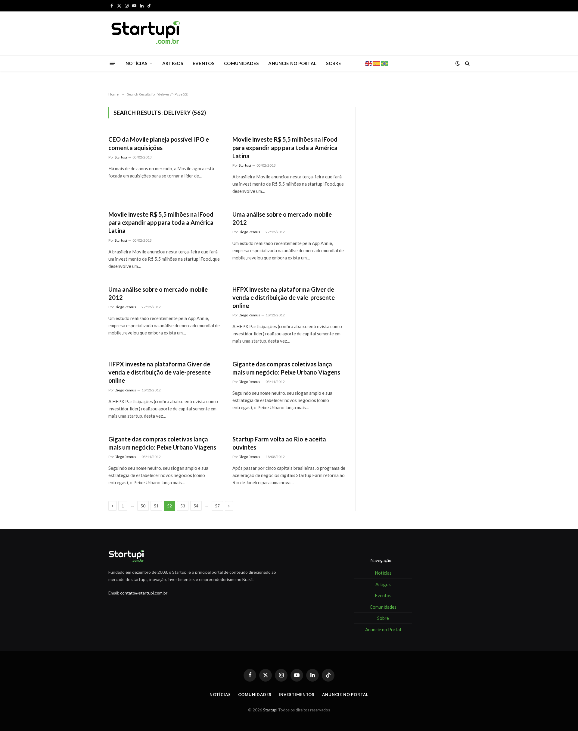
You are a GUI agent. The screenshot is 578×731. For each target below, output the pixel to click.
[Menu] (112, 63)
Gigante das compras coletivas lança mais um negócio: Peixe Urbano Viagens (286, 368)
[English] (369, 63)
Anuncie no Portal (345, 694)
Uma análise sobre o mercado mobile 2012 (282, 218)
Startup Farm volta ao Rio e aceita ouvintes (279, 443)
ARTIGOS (172, 63)
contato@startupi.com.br (143, 592)
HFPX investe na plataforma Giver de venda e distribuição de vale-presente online (283, 297)
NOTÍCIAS (136, 63)
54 (196, 506)
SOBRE (333, 63)
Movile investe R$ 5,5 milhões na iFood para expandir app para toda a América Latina (284, 147)
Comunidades (254, 694)
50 (143, 506)
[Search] (467, 63)
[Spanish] (377, 63)
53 (182, 506)
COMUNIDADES (241, 63)
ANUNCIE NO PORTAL (292, 63)
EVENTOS (203, 63)
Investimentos (297, 694)
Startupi (121, 157)
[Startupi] (146, 33)
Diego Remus (249, 232)
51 (156, 506)
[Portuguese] (385, 63)
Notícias (220, 694)
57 (217, 506)
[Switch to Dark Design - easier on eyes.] (457, 63)
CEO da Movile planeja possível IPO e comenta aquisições (158, 143)
